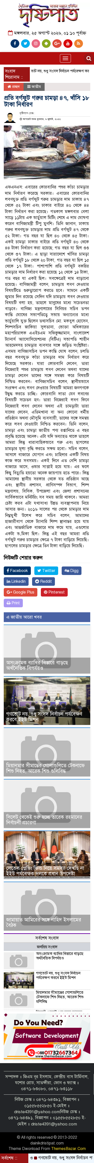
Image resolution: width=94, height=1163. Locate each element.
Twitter (48, 570)
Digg (73, 570)
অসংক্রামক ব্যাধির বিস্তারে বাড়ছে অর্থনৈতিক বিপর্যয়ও (37, 665)
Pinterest (56, 592)
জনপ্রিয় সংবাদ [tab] (47, 946)
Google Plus (23, 592)
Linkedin (18, 581)
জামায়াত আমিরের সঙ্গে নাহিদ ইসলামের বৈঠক (43, 922)
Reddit (45, 581)
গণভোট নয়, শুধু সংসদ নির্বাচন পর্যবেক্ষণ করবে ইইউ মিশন (44, 717)
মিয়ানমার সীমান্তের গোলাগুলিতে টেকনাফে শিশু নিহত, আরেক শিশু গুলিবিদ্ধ (45, 768)
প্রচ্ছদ (15, 86)
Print (15, 603)
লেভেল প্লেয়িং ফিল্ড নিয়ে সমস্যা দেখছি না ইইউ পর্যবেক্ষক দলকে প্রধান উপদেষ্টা (45, 871)
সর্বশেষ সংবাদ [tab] (47, 938)
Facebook (18, 570)
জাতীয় (36, 86)
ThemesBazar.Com (68, 1148)
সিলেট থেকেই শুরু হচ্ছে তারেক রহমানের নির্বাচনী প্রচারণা (44, 820)
